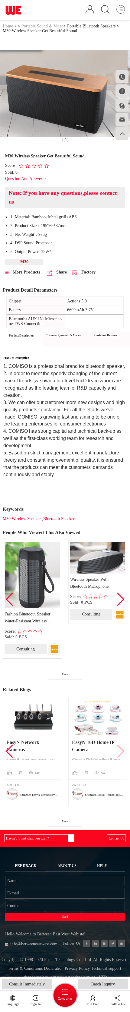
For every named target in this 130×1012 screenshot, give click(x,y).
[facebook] (86, 943)
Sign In (36, 1004)
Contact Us (116, 838)
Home (8, 26)
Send (65, 916)
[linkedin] (95, 943)
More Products (25, 272)
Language (12, 1004)
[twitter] (112, 943)
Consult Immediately (27, 984)
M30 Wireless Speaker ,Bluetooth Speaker (39, 519)
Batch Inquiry (103, 984)
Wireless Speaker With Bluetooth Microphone (89, 583)
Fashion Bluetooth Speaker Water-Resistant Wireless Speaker (27, 618)
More (65, 674)
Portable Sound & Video (42, 26)
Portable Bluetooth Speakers (91, 26)
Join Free (92, 1004)
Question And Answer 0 (25, 178)
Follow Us (117, 1004)
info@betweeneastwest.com (33, 944)
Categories (65, 998)
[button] (120, 599)
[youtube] (121, 943)
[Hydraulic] (104, 943)
